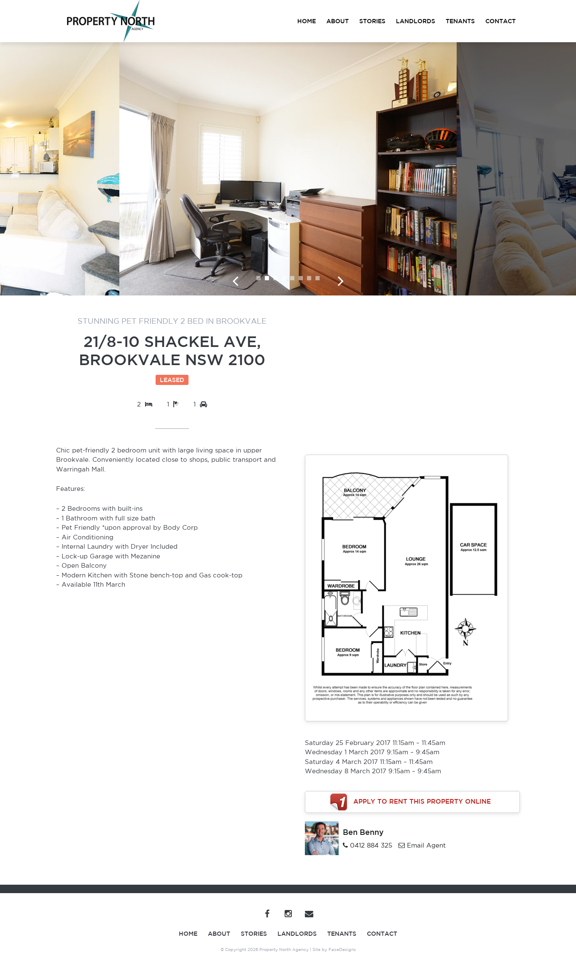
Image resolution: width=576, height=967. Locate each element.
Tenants (460, 21)
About (337, 21)
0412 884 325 (371, 845)
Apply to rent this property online (422, 800)
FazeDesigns (342, 949)
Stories (372, 21)
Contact (500, 21)
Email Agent (426, 845)
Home (306, 21)
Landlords (415, 21)
